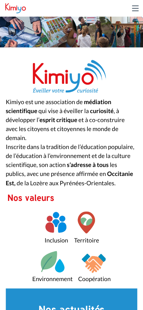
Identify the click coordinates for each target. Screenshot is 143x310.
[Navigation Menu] (135, 8)
